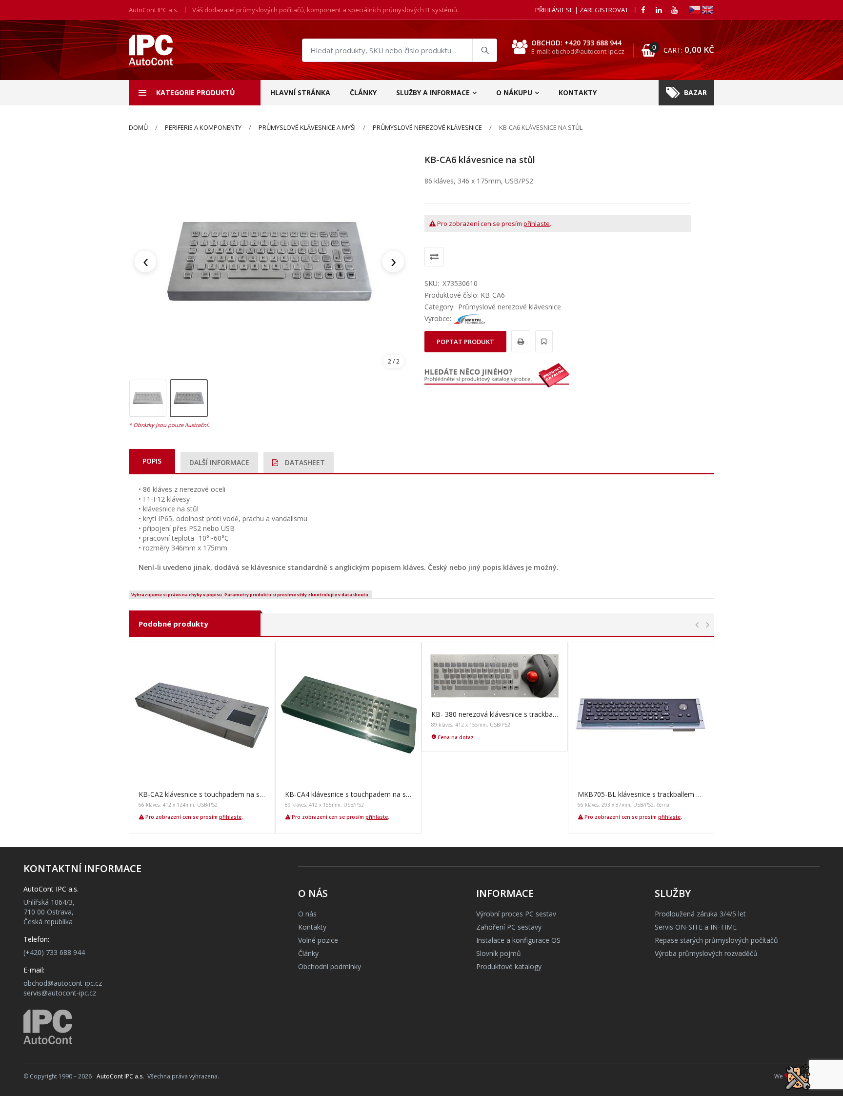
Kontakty (578, 92)
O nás (307, 913)
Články (363, 92)
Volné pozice (318, 940)
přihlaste (536, 223)
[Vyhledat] (484, 50)
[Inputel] (469, 318)
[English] (708, 9)
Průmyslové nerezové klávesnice (427, 127)
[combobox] (399, 50)
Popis (151, 461)
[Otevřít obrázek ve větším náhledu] (269, 261)
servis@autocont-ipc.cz (59, 992)
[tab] (152, 461)
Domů (138, 127)
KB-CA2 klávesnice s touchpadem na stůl (202, 794)
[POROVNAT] (434, 256)
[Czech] (695, 9)
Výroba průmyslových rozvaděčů (706, 953)
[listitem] (147, 398)
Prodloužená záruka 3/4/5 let (700, 913)
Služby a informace (433, 92)
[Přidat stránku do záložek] (542, 341)
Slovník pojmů (498, 953)
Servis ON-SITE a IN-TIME (696, 927)
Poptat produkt (465, 341)
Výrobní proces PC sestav (516, 913)
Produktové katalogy (509, 966)
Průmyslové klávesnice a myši (307, 127)
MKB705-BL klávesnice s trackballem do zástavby (641, 794)
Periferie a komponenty (203, 127)
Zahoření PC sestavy (509, 927)
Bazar (695, 92)
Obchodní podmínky (329, 966)
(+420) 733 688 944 (54, 952)
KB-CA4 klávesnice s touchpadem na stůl (348, 794)
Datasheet (304, 462)
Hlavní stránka (300, 92)
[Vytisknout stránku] (519, 341)
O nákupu (514, 92)
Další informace (219, 462)
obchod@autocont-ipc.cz (62, 983)
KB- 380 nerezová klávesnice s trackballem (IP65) (494, 714)
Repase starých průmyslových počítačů (716, 940)
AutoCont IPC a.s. (120, 1076)
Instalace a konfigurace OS (518, 940)
